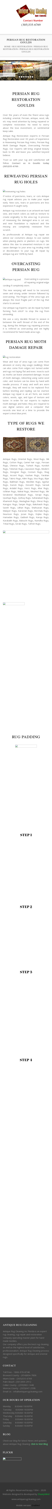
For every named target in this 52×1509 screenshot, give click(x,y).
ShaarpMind (43, 1494)
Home (7, 46)
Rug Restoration (22, 46)
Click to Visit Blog (39, 1443)
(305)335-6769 (31, 25)
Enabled (36, 1505)
